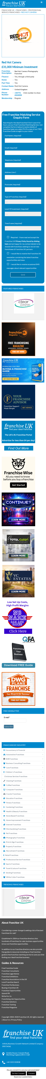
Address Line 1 (10, 172)
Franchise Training (9, 1004)
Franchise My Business (10, 985)
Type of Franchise (15, 197)
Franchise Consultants (10, 971)
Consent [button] (31, 1073)
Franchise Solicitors (9, 1002)
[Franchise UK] (14, 4)
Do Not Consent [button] (18, 1073)
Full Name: (13, 135)
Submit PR (6, 993)
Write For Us (7, 996)
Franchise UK (8, 10)
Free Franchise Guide (10, 968)
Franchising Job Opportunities (13, 999)
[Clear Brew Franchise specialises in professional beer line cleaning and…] (23, 306)
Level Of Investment (16, 209)
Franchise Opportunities (11, 990)
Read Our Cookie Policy (23, 1077)
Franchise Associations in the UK (14, 979)
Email (11, 148)
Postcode (12, 184)
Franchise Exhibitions (10, 976)
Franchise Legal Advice (10, 974)
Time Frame (13, 223)
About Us (6, 1020)
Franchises (21, 10)
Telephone (13, 160)
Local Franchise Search (10, 982)
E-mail (7, 717)
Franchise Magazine (9, 1007)
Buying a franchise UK (10, 988)
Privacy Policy (16, 1020)
